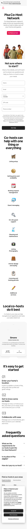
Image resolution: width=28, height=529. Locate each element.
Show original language (15, 3)
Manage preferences (13, 519)
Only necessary (13, 515)
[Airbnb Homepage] (3, 8)
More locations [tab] (17, 480)
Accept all (13, 511)
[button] (13, 446)
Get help (13, 128)
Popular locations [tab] (6, 480)
